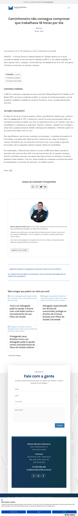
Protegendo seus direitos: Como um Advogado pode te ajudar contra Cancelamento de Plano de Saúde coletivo (22, 342)
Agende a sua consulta (19, 250)
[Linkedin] (45, 187)
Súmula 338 (15, 119)
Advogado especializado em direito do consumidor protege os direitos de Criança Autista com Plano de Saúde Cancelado (55, 312)
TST (10, 170)
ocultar (17, 74)
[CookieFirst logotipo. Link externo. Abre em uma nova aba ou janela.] (2, 500)
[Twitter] (41, 187)
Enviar (60, 425)
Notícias (39, 28)
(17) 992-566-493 (39, 467)
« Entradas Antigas (14, 355)
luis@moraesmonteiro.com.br (39, 470)
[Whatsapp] (33, 187)
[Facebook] (37, 187)
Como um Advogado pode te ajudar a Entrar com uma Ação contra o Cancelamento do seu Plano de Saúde (22, 311)
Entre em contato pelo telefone (38, 2)
